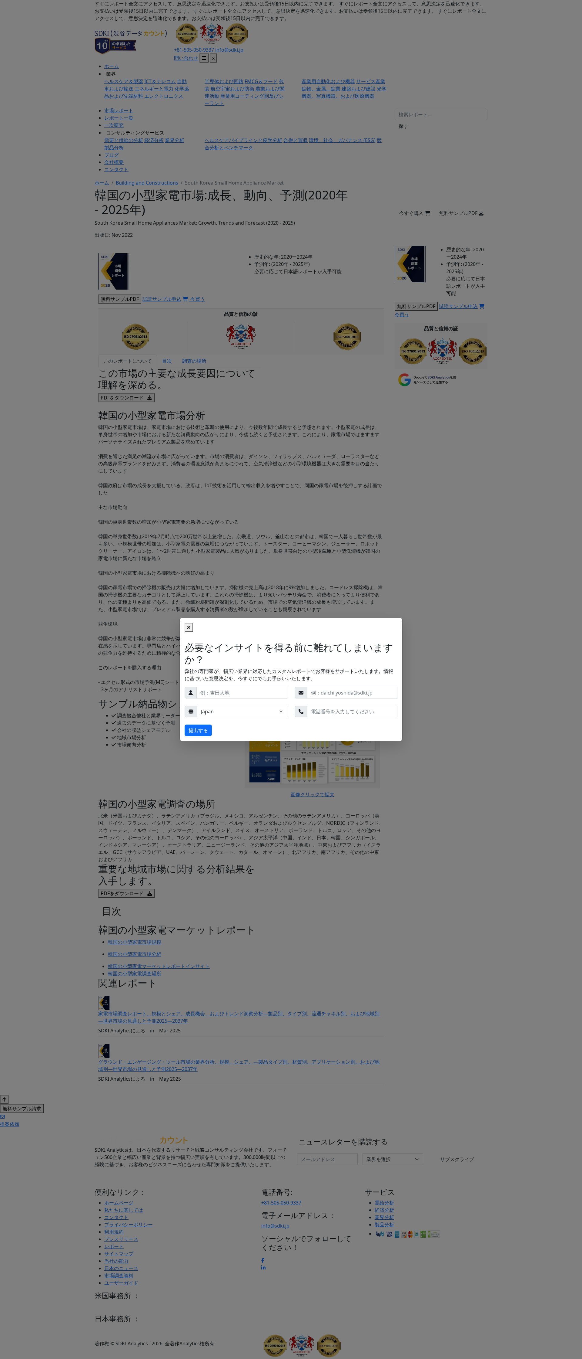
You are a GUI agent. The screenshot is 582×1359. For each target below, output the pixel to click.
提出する (198, 730)
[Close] (189, 627)
